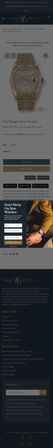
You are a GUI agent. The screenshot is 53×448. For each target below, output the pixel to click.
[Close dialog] (50, 203)
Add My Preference (13, 242)
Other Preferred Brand (11, 234)
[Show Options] (21, 230)
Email (6, 222)
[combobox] (13, 230)
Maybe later (13, 245)
